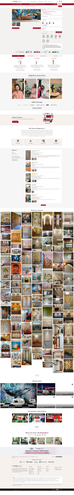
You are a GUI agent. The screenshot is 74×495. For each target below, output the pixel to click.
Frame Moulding (52, 481)
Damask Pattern (41, 478)
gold (44, 46)
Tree (25, 478)
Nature (59, 477)
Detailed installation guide (54, 69)
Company (49, 1)
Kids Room (37, 477)
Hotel (53, 478)
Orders (47, 468)
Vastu (48, 477)
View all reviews (43, 205)
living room (57, 46)
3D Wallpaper (33, 477)
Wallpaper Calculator (31, 473)
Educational (41, 481)
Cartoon (35, 478)
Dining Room (21, 481)
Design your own (31, 470)
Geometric (51, 478)
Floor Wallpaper (29, 481)
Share (43, 9)
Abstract (13, 478)
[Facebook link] (60, 456)
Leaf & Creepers (52, 46)
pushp (50, 47)
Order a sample (59, 32)
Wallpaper (60, 47)
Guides (18, 55)
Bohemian (27, 478)
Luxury (55, 481)
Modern (57, 481)
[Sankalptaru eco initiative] (58, 469)
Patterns (13, 479)
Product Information (31, 55)
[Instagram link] (57, 456)
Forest (46, 478)
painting (48, 47)
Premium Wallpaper (31, 468)
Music (59, 478)
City (38, 478)
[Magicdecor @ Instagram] (38, 435)
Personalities (37, 481)
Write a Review (14, 159)
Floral (44, 478)
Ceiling (37, 478)
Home (28, 1)
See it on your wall (37, 28)
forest (43, 46)
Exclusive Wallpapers (31, 469)
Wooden (52, 479)
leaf (49, 46)
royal (52, 47)
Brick (32, 478)
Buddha (47, 480)
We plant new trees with (58, 467)
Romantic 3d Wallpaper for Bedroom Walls (36, 480)
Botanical (30, 478)
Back (60, 6)
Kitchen (58, 480)
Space (37, 479)
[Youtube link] (56, 456)
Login (55, 4)
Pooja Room (13, 481)
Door (48, 481)
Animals (16, 478)
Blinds (45, 1)
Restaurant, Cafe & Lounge (23, 479)
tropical (57, 47)
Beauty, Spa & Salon (22, 478)
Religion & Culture (17, 479)
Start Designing (15, 121)
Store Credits (47, 469)
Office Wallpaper (34, 479)
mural (44, 47)
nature (46, 47)
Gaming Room (17, 481)
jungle (47, 46)
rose (51, 47)
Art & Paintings (43, 477)
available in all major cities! (37, 4)
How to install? (39, 471)
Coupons (47, 470)
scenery (54, 47)
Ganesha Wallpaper (43, 480)
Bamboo (18, 478)
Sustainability (56, 55)
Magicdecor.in (16, 489)
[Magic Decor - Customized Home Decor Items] (17, 1)
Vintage (49, 479)
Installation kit (45, 25)
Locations (30, 472)
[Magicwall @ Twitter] (40, 435)
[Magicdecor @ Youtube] (35, 435)
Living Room (55, 480)
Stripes (43, 479)
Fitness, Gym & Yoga (45, 481)
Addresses (47, 471)
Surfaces (45, 479)
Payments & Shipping (15, 456)
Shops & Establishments (29, 479)
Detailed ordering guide (37, 69)
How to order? (39, 470)
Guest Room (24, 481)
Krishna (49, 480)
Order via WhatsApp (15, 28)
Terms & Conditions (32, 456)
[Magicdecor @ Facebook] (45, 435)
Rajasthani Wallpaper (27, 480)
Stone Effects (40, 479)
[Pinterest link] (61, 456)
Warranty (13, 457)
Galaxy (48, 478)
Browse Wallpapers (33, 1)
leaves (54, 46)
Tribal (47, 479)
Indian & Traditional (55, 477)
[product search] (57, 1)
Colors (38, 472)
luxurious (60, 46)
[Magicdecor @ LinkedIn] (42, 435)
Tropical (47, 477)
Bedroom (52, 480)
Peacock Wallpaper (22, 480)
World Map (51, 477)
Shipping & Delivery (43, 55)
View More (37, 375)
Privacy (37, 456)
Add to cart (44, 32)
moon (43, 47)
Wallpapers (43, 48)
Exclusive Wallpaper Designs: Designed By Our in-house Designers (24, 477)
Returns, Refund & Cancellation (23, 456)
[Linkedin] (58, 456)
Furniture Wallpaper (33, 481)
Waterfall (55, 479)
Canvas (38, 473)
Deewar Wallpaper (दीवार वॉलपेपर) (16, 480)
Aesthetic (40, 477)
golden (46, 46)
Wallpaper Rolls (40, 1)
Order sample (31, 471)
